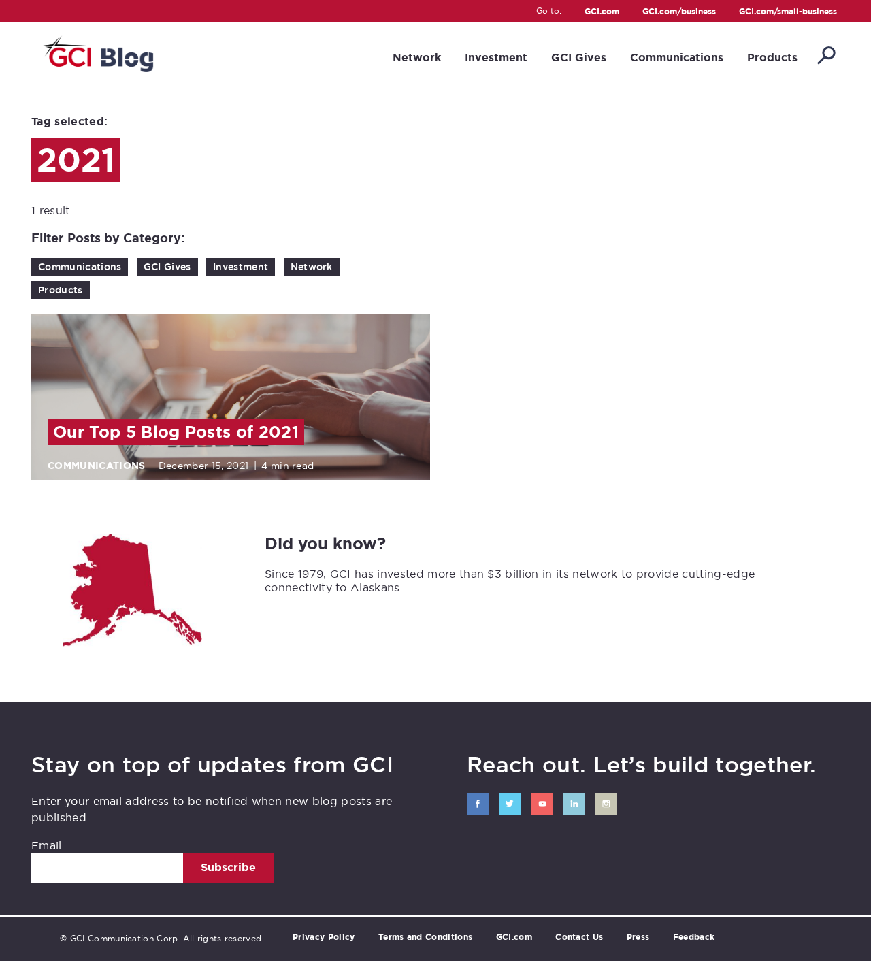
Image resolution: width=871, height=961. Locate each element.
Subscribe (228, 867)
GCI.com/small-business (788, 12)
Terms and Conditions (425, 937)
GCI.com (602, 12)
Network (417, 57)
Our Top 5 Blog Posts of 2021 (176, 432)
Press (638, 937)
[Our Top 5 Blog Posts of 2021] (230, 397)
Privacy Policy (324, 937)
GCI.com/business (679, 12)
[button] (825, 56)
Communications (676, 57)
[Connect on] (478, 804)
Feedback (694, 937)
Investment (496, 57)
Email (46, 845)
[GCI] (97, 52)
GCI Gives (578, 57)
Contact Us (579, 937)
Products (772, 57)
